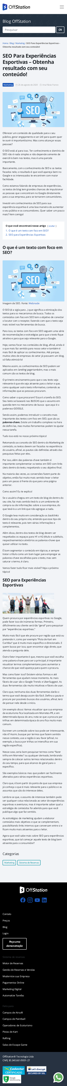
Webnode (34, 303)
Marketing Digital (12, 989)
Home (5, 43)
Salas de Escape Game (15, 1044)
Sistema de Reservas (29, 862)
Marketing (20, 43)
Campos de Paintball (14, 1018)
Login (6, 933)
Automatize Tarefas (13, 995)
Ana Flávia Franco (50, 84)
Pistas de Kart (10, 1031)
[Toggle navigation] (61, 7)
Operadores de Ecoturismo (17, 1025)
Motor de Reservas (13, 963)
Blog (12, 43)
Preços (6, 920)
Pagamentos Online (13, 982)
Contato (7, 914)
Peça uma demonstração (14, 943)
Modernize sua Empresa (16, 976)
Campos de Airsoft (13, 1012)
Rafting (6, 1038)
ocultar (52, 226)
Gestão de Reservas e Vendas (19, 969)
